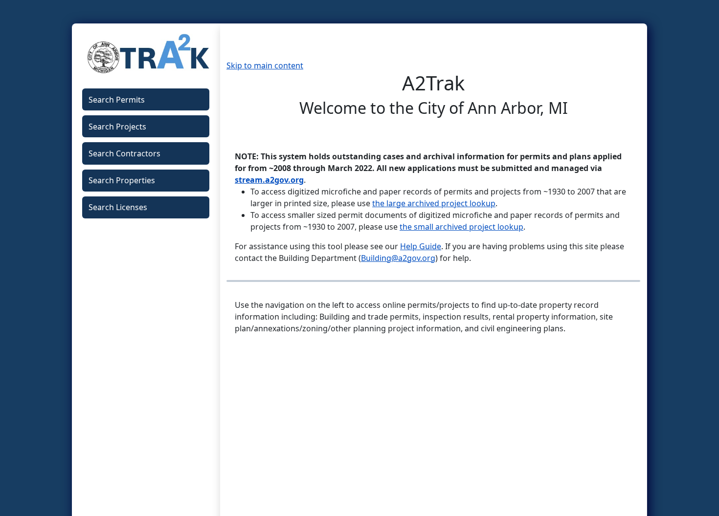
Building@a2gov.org (398, 258)
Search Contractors (124, 153)
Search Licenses (118, 207)
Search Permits (117, 99)
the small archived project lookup (461, 226)
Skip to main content (264, 65)
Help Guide (420, 246)
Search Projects (117, 126)
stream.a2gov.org (269, 179)
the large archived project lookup (433, 203)
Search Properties (122, 180)
